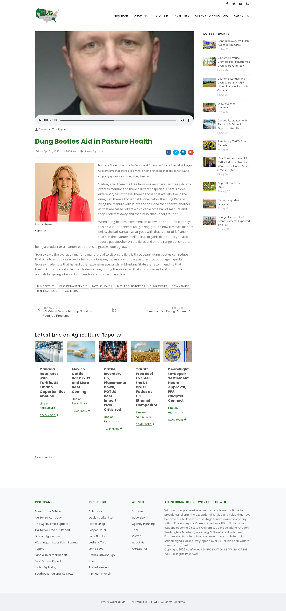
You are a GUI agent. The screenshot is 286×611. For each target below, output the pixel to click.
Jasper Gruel (97, 530)
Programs (121, 15)
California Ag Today (48, 518)
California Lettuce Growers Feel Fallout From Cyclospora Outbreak (234, 62)
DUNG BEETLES (45, 286)
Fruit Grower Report (48, 561)
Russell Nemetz (99, 567)
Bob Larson (96, 511)
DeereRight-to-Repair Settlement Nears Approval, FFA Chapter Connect (179, 385)
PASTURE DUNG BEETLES (131, 286)
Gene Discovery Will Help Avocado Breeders (234, 43)
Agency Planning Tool (211, 15)
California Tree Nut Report (52, 530)
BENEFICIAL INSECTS (48, 291)
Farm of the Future (48, 511)
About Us (141, 15)
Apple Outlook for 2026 (229, 185)
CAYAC (239, 15)
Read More (48, 415)
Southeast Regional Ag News (54, 574)
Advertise (182, 15)
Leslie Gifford (97, 542)
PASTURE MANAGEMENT (73, 286)
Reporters (161, 15)
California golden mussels (228, 202)
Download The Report (52, 129)
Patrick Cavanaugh (102, 555)
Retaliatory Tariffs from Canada (232, 143)
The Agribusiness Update (51, 524)
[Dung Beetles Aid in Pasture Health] (114, 73)
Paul (92, 561)
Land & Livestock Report (51, 555)
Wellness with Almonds (227, 105)
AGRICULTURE (73, 291)
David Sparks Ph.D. (101, 518)
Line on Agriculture (94, 151)
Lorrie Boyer (44, 224)
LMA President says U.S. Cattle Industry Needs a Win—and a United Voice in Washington (233, 164)
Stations (137, 511)
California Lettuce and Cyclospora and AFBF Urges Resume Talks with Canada (233, 84)
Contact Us (139, 549)
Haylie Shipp (97, 524)
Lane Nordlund (98, 536)
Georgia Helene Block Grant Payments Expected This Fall (234, 221)
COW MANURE (180, 286)
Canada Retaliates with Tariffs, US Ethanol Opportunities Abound (52, 382)
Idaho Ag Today (45, 567)
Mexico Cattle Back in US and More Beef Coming (81, 380)
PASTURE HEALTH (102, 286)
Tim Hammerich (100, 574)
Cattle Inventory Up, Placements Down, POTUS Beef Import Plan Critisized (115, 389)
